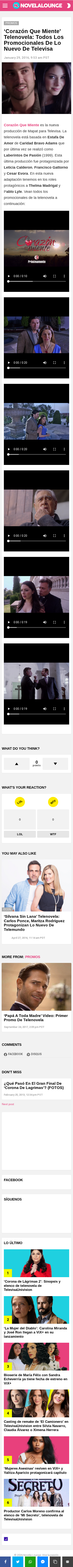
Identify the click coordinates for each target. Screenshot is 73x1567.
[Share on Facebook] (5, 1562)
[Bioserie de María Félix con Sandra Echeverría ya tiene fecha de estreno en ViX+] (36, 1357)
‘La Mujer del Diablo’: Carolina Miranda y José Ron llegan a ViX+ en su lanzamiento (35, 1332)
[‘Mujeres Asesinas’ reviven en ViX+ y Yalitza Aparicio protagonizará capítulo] (36, 1450)
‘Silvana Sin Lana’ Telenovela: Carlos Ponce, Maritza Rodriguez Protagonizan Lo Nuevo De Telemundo (34, 922)
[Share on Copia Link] (55, 1562)
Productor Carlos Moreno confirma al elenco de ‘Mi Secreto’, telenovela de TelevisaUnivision (34, 1515)
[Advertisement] (34, 1140)
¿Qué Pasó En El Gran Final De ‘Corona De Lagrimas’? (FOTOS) (34, 1085)
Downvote (55, 764)
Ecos (7, 909)
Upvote (17, 764)
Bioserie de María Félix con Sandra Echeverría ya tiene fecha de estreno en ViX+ (35, 1379)
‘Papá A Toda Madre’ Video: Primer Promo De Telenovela (36, 1018)
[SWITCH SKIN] (68, 6)
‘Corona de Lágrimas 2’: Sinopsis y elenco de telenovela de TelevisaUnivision (32, 1286)
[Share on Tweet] (17, 1562)
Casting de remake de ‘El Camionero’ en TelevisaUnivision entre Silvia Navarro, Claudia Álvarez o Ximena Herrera (36, 1426)
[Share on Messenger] (42, 1562)
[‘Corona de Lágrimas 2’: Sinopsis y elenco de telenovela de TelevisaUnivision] (36, 1263)
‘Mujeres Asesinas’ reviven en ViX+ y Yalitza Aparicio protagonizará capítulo (35, 1470)
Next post (8, 1104)
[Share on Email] (67, 1562)
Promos (32, 957)
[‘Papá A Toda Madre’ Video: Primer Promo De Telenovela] (36, 987)
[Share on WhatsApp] (30, 1562)
